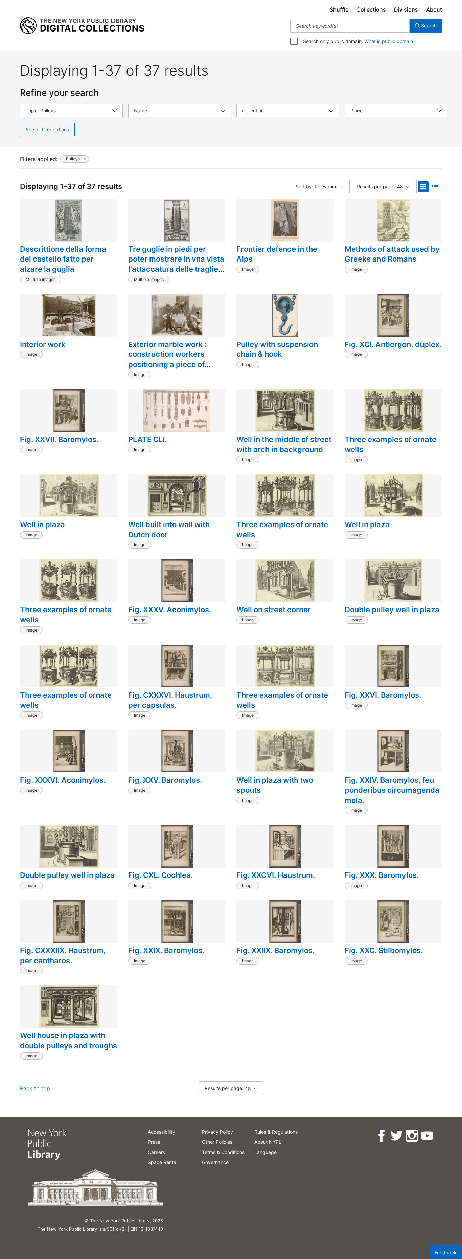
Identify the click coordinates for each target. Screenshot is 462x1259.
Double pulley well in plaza (392, 609)
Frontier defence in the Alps (276, 254)
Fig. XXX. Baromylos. (382, 875)
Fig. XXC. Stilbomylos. (384, 950)
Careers (156, 1152)
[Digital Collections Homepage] (82, 25)
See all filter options (47, 129)
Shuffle (339, 9)
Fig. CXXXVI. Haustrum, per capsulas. (170, 699)
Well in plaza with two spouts (274, 785)
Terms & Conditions (223, 1152)
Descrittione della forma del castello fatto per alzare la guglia (63, 259)
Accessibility (161, 1132)
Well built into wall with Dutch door (169, 529)
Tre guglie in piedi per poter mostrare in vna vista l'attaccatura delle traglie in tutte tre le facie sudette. (176, 264)
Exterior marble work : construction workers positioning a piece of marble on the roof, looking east (176, 364)
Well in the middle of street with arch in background (283, 444)
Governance (215, 1162)
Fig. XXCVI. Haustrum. (275, 875)
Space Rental (162, 1162)
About (434, 9)
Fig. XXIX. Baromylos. (166, 950)
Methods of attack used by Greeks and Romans (392, 254)
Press (154, 1142)
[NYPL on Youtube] (426, 1135)
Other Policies (217, 1142)
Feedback (446, 1252)
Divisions (406, 9)
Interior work (43, 344)
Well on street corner (273, 609)
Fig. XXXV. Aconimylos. (169, 609)
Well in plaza (42, 524)
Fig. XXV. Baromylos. (165, 780)
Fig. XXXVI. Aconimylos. (63, 780)
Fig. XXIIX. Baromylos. (275, 950)
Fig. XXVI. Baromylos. (383, 694)
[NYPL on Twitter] (396, 1135)
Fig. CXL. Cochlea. (160, 875)
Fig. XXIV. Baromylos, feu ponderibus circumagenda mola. (392, 790)
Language (265, 1152)
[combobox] (350, 26)
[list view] (435, 186)
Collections (371, 9)
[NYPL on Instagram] (411, 1135)
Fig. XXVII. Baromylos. (59, 439)
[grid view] (423, 186)
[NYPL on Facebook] (381, 1135)
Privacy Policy (217, 1132)
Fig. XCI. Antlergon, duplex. (393, 344)
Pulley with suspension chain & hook (277, 349)
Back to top (35, 1088)
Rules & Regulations (276, 1132)
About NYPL (267, 1142)
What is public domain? (389, 41)
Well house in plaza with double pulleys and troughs (68, 1040)
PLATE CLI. (147, 439)
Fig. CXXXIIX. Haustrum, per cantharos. (63, 955)
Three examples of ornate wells (390, 444)
